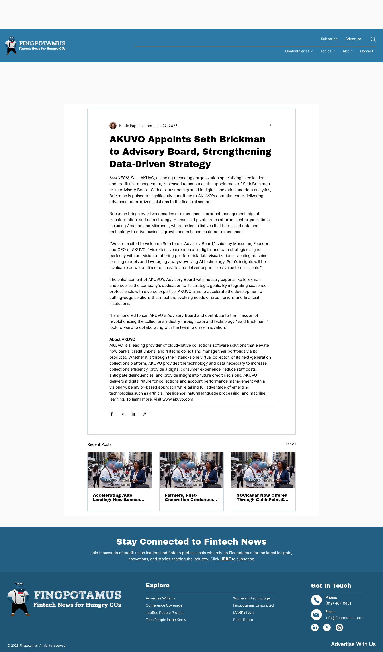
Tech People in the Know (166, 619)
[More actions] (271, 125)
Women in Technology (251, 598)
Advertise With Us (160, 598)
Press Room (243, 619)
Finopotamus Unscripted (253, 605)
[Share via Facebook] (111, 414)
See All (291, 444)
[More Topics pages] (334, 51)
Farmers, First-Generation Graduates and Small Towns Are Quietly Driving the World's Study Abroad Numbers (189, 497)
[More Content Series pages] (312, 51)
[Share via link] (144, 414)
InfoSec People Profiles (165, 612)
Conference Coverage (164, 605)
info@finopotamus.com (344, 617)
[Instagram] (339, 627)
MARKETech (243, 612)
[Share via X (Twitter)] (122, 414)
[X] (327, 627)
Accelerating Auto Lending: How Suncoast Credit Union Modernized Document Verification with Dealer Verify (118, 497)
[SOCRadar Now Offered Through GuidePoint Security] (263, 470)
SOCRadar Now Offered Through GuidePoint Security (263, 497)
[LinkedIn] (315, 627)
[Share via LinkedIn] (133, 414)
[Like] (373, 39)
